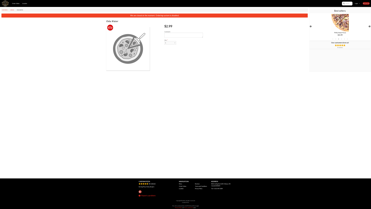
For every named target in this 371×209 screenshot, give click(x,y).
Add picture (110, 27)
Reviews (197, 184)
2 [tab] (336, 39)
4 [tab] (341, 39)
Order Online (15, 3)
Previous (311, 26)
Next (370, 26)
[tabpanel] (340, 26)
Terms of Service (188, 207)
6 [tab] (347, 39)
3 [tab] (339, 39)
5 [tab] (344, 39)
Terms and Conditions (201, 186)
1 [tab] (333, 39)
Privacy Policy (198, 188)
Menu (180, 184)
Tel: (217, 188)
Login (356, 3)
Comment (167, 32)
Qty (166, 40)
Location (24, 3)
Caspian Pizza (144, 181)
